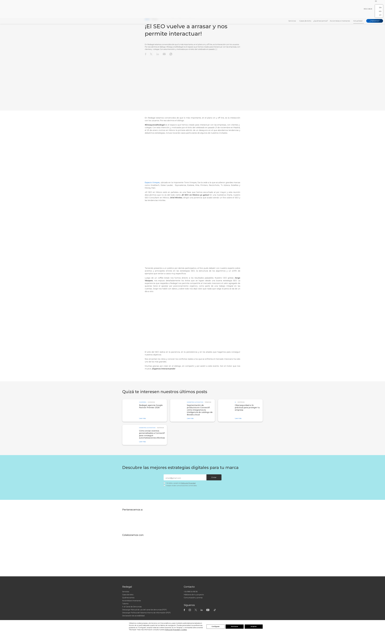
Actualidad (357, 21)
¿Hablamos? (374, 21)
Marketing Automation (195, 402)
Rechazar (234, 626)
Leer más (142, 418)
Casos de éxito (305, 21)
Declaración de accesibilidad (133, 616)
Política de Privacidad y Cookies (176, 630)
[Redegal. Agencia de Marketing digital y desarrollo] (10, 21)
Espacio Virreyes (152, 182)
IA (235, 402)
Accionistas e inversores (340, 21)
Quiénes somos (128, 598)
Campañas (142, 402)
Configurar (216, 626)
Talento (125, 604)
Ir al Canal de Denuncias (132, 607)
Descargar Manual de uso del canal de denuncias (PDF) (144, 610)
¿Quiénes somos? (320, 21)
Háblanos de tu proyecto (194, 594)
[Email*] (187, 478)
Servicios (292, 21)
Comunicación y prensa (193, 598)
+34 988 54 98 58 (191, 591)
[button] (376, 1)
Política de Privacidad (188, 483)
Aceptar (254, 626)
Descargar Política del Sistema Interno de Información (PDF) (146, 613)
